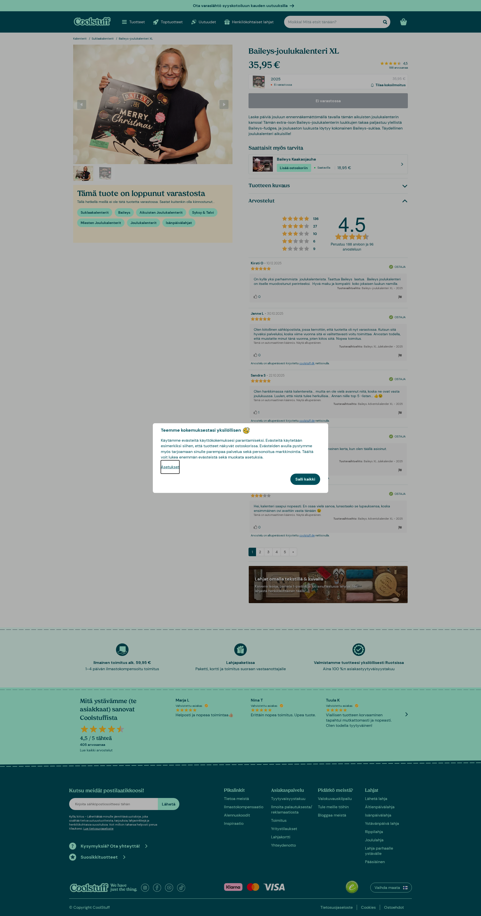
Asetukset (170, 467)
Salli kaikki (305, 479)
